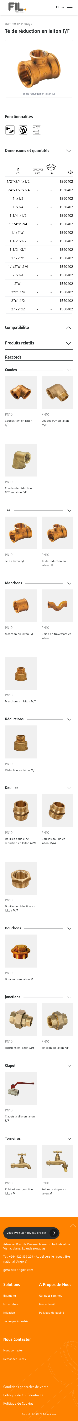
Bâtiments (9, 1296)
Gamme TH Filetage (18, 24)
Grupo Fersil (46, 1304)
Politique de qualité (51, 1313)
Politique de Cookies (18, 1403)
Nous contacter (13, 1351)
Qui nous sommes (50, 1296)
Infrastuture (11, 1304)
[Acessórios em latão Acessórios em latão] (37, 130)
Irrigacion (9, 1313)
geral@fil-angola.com (18, 1270)
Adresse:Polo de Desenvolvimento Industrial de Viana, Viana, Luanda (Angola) (36, 1246)
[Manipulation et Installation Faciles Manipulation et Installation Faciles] (23, 130)
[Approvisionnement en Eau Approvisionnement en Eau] (10, 130)
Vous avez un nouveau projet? (26, 1233)
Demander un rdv (14, 1359)
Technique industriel (16, 1321)
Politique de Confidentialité (23, 1395)
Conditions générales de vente (25, 1387)
